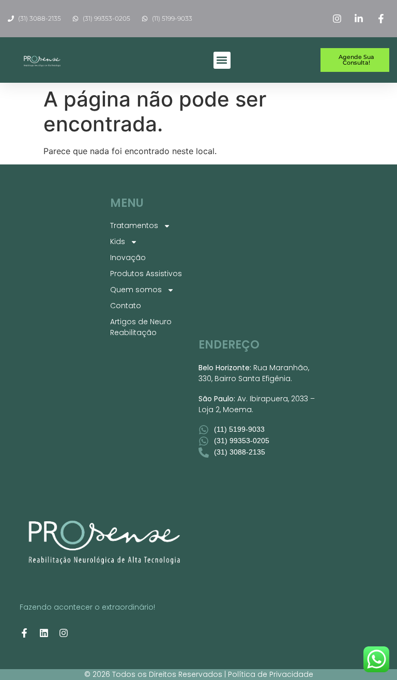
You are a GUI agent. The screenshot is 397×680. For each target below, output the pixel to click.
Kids (117, 241)
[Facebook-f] (24, 633)
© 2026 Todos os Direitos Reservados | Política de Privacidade (198, 674)
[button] (222, 60)
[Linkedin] (44, 633)
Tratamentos (134, 225)
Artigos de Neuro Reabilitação (141, 327)
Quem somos (136, 289)
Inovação (128, 257)
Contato (125, 305)
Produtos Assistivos (146, 273)
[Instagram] (63, 633)
